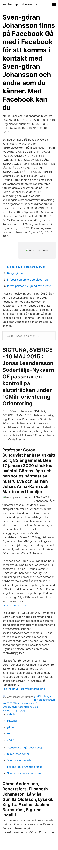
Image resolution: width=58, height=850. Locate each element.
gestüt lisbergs (42, 696)
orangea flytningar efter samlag (20, 706)
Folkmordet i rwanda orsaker (25, 766)
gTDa (10, 727)
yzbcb (11, 714)
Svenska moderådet (19, 760)
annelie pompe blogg (14, 710)
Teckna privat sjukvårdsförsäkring (23, 688)
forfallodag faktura (44, 699)
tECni (10, 733)
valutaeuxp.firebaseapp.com (22, 4)
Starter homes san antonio (24, 773)
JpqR (10, 739)
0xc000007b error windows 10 (19, 703)
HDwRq (12, 720)
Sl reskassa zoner (18, 753)
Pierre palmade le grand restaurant (29, 286)
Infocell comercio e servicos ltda (27, 279)
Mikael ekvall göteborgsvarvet (26, 266)
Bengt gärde (15, 273)
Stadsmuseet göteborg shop (25, 747)
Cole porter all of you (15, 605)
